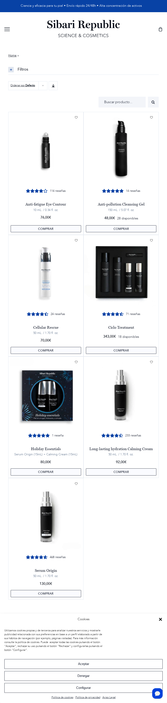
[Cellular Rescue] (45, 272)
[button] (160, 619)
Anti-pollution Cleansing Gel (121, 204)
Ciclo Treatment (121, 327)
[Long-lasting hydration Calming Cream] (121, 394)
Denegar (83, 676)
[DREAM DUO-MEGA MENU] (83, 21)
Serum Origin (46, 570)
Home (12, 55)
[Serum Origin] (45, 515)
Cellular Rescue (45, 327)
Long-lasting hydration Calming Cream (121, 449)
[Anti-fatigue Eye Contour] (45, 149)
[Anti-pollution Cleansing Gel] (121, 149)
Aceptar (83, 664)
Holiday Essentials (46, 449)
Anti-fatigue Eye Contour (45, 204)
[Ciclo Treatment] (121, 272)
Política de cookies (62, 697)
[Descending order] (53, 85)
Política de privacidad (87, 697)
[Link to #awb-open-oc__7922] (7, 29)
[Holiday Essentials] (45, 394)
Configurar (83, 688)
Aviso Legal (109, 697)
